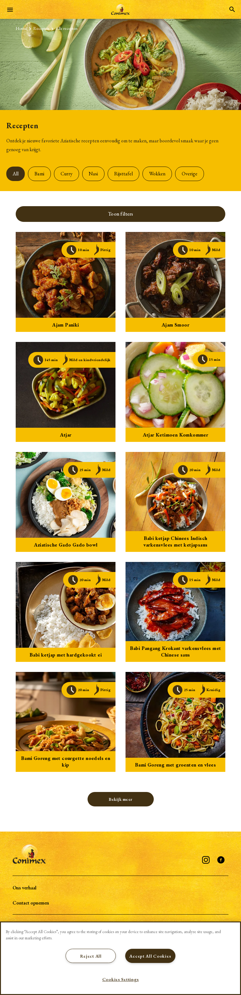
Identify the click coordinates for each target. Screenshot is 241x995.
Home (21, 28)
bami (39, 173)
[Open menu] (10, 9)
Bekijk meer (120, 799)
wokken (157, 173)
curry (66, 173)
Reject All (91, 956)
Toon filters (120, 214)
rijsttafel (123, 173)
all (16, 173)
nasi (93, 173)
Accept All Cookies (150, 956)
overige (189, 173)
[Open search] (232, 9)
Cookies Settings (120, 979)
